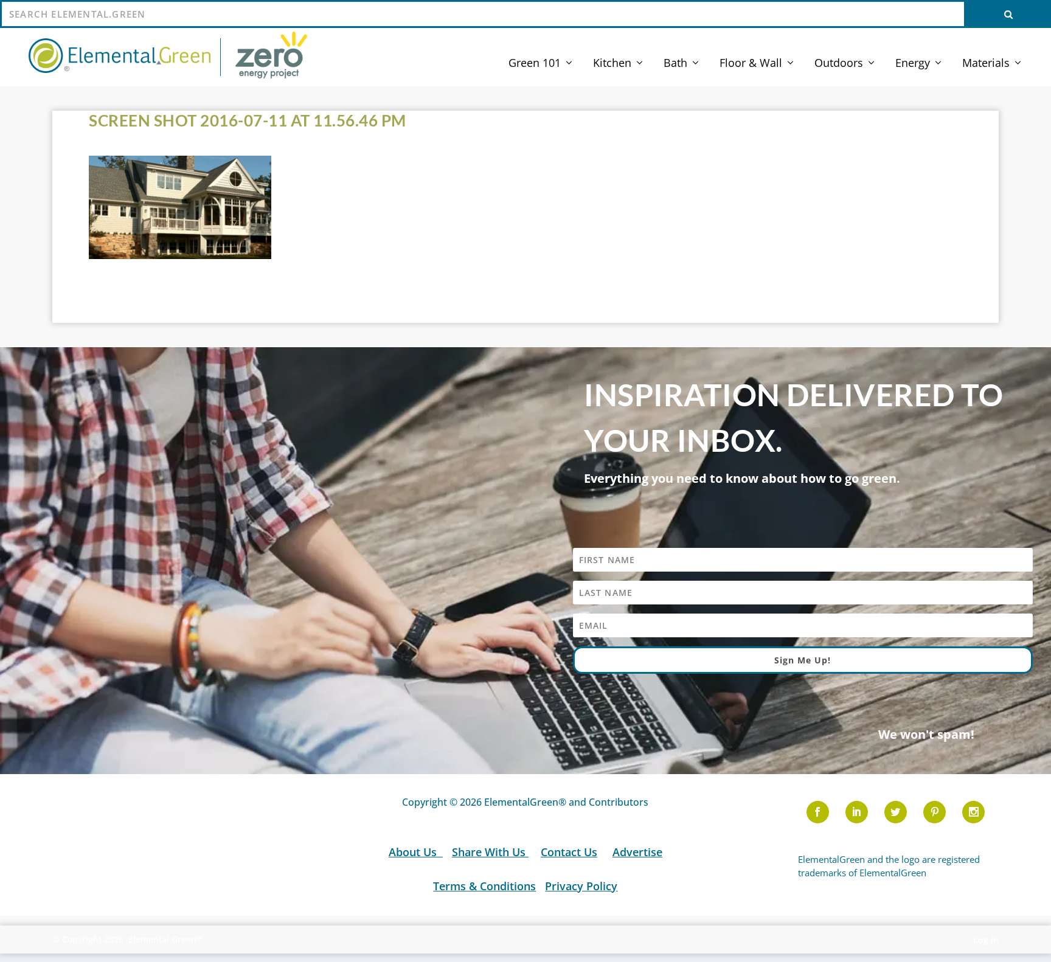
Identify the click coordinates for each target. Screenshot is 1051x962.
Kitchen (612, 64)
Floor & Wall (751, 64)
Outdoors (838, 64)
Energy (912, 64)
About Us (414, 852)
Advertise (637, 852)
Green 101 (534, 64)
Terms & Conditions (484, 886)
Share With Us (490, 852)
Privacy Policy (581, 886)
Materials (986, 64)
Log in (986, 940)
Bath (675, 64)
